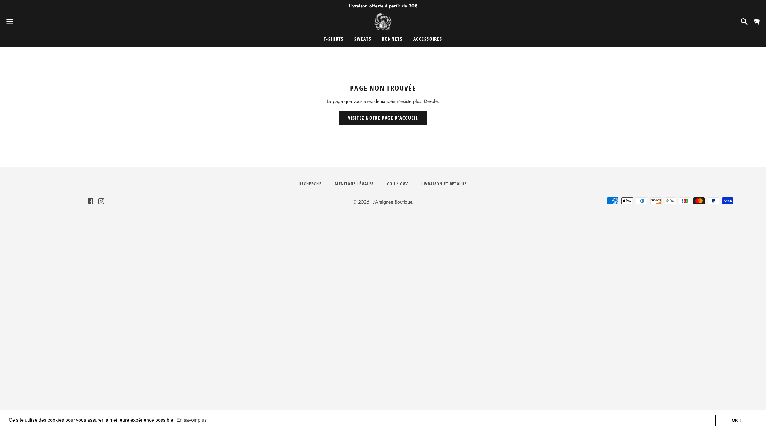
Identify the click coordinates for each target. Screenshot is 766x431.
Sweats (363, 39)
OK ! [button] (736, 420)
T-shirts (334, 39)
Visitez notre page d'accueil (383, 118)
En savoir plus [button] (192, 420)
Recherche (310, 183)
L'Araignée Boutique (392, 201)
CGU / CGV (397, 183)
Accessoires (428, 39)
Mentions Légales (354, 183)
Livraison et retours (444, 183)
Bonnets (392, 39)
